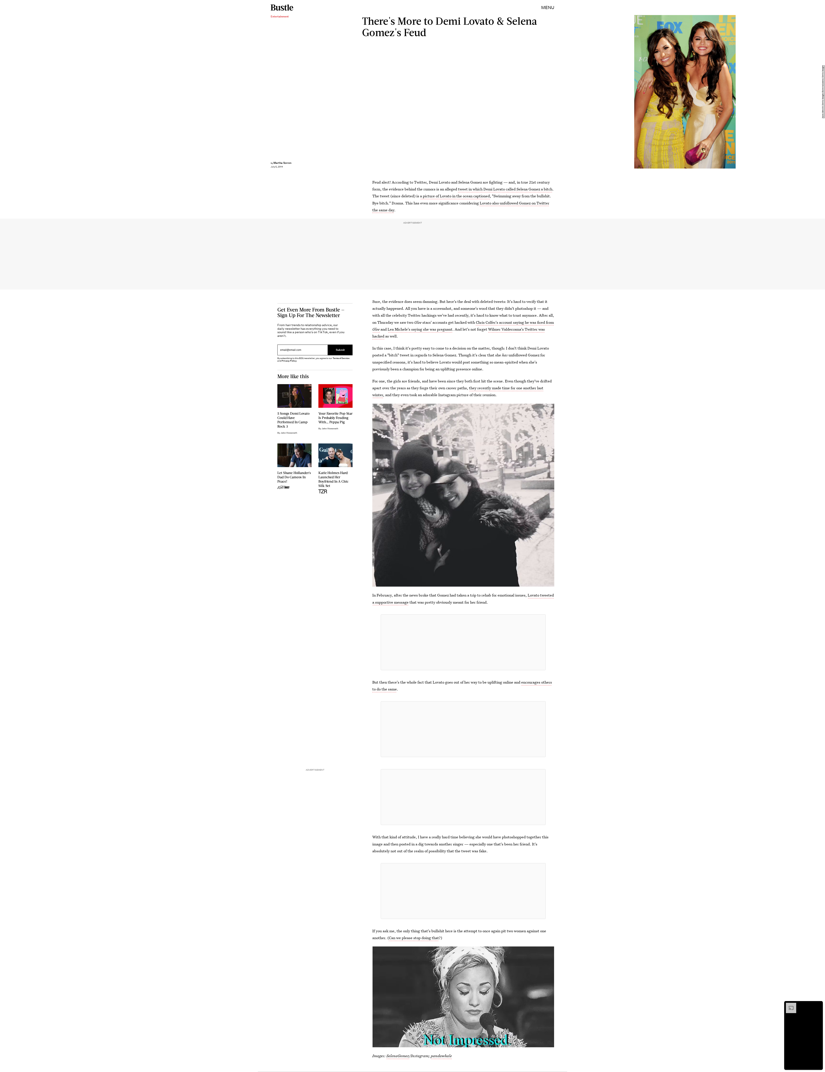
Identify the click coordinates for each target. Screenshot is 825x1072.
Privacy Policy (289, 360)
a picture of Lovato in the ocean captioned (455, 195)
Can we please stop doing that (414, 937)
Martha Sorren (282, 163)
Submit (340, 350)
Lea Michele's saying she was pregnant (420, 329)
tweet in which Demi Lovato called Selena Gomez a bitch (505, 189)
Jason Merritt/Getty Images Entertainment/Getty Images (822, 91)
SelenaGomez (397, 1055)
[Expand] (788, 1005)
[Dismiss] (818, 1005)
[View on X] (463, 642)
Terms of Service (341, 358)
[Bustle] (282, 7)
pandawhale (441, 1055)
